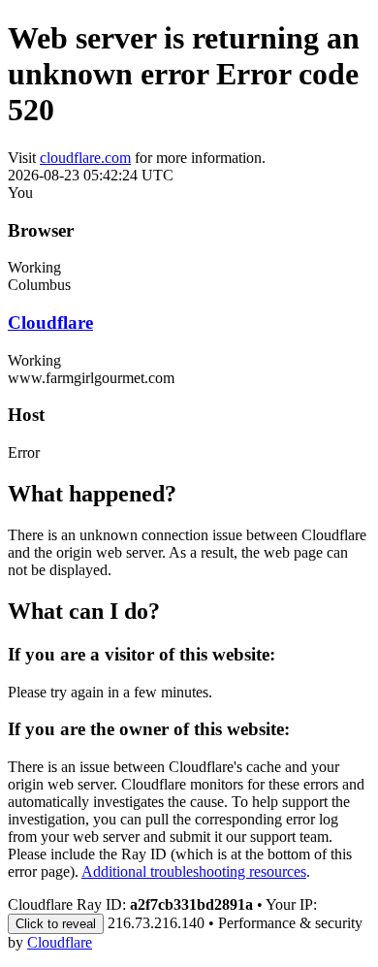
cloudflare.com (85, 157)
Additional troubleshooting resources (193, 871)
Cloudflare (50, 322)
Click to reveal (56, 924)
